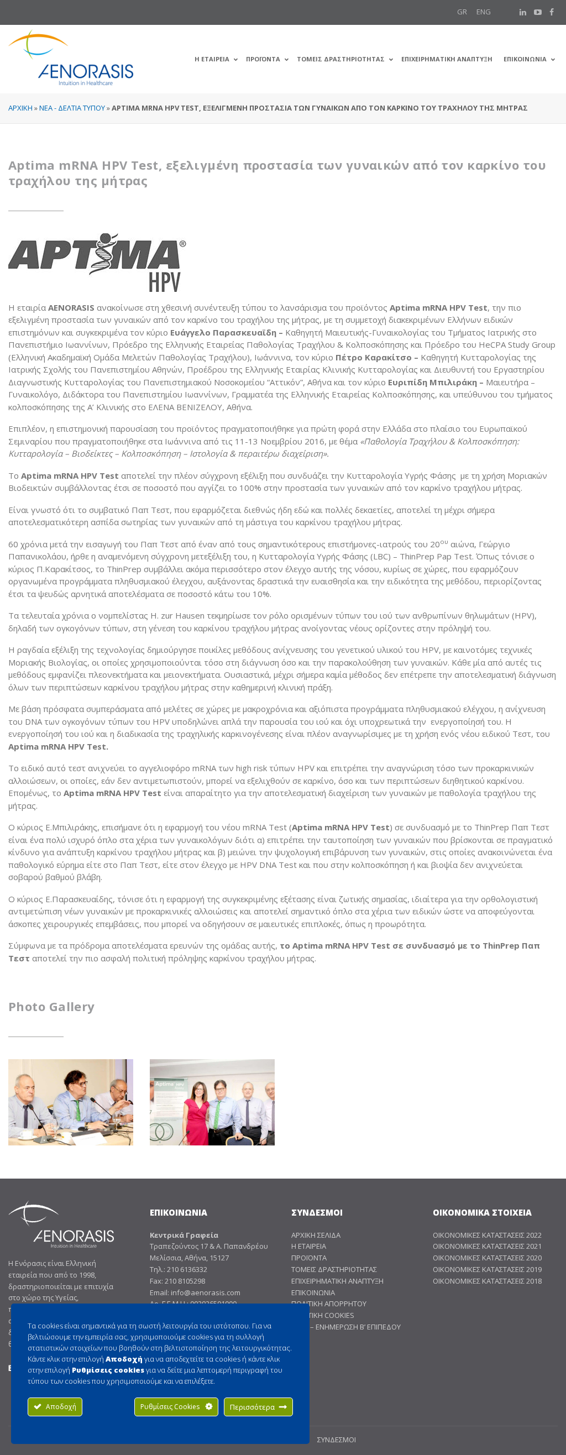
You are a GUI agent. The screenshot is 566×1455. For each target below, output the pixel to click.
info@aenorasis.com (205, 1292)
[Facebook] (551, 12)
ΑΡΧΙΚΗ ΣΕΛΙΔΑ (315, 1235)
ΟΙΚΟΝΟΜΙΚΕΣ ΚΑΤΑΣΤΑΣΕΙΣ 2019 (487, 1269)
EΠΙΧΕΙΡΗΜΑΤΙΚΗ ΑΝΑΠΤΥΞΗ (337, 1281)
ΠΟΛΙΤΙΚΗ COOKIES (322, 1315)
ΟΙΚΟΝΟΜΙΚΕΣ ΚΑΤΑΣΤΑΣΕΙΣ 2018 (487, 1281)
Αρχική (20, 108)
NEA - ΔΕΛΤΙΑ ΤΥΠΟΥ (72, 108)
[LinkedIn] (523, 12)
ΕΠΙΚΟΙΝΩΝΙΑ (313, 1292)
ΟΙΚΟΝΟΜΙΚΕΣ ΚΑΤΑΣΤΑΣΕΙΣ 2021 (487, 1246)
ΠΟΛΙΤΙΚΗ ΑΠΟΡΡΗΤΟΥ (328, 1304)
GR (462, 12)
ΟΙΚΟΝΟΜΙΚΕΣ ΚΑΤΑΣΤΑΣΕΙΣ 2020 (487, 1258)
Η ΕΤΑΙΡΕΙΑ (308, 1246)
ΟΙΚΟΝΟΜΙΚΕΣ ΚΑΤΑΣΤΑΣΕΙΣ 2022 (487, 1235)
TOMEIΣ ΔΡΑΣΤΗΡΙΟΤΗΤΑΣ (334, 1269)
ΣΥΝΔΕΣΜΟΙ (336, 1439)
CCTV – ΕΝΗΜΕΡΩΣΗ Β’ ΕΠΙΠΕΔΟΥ (346, 1327)
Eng (483, 12)
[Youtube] (538, 12)
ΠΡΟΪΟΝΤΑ (309, 1258)
